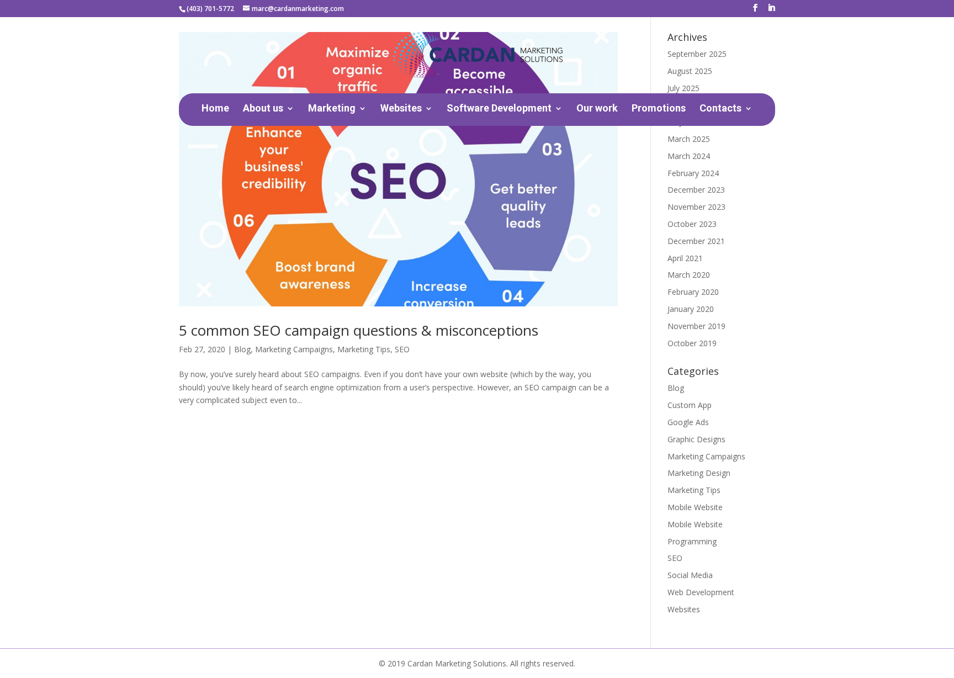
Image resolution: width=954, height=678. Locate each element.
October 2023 (692, 224)
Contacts (720, 109)
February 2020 (693, 292)
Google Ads (688, 422)
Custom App (689, 405)
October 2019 (692, 343)
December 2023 (696, 189)
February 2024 (693, 173)
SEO (402, 349)
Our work (597, 109)
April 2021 (685, 258)
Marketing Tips (363, 349)
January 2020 (690, 309)
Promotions (659, 109)
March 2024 (688, 156)
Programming (692, 541)
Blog (242, 349)
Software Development (499, 109)
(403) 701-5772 (210, 8)
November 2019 (696, 326)
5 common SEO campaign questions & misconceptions (358, 330)
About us (263, 109)
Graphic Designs (696, 439)
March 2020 (688, 274)
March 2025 (688, 139)
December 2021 (696, 241)
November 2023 (696, 207)
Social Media (690, 575)
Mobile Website (695, 507)
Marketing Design (698, 473)
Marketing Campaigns (294, 349)
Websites (401, 109)
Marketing (332, 109)
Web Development (700, 592)
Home (215, 109)
